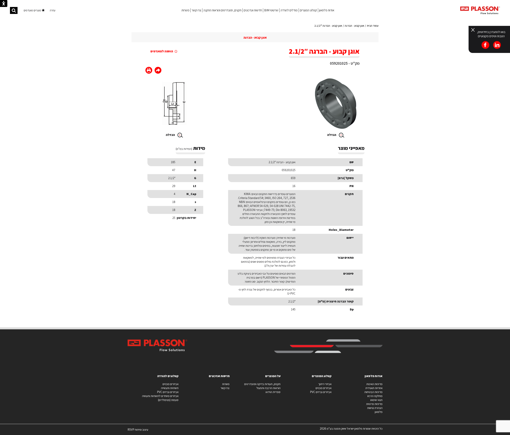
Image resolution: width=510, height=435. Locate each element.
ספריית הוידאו (273, 392)
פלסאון (378, 412)
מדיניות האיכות (374, 384)
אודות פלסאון (326, 10)
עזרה (52, 10)
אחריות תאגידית (373, 388)
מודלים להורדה (289, 10)
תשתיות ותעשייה (169, 388)
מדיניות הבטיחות (373, 392)
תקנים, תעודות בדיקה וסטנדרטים (262, 384)
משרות (185, 10)
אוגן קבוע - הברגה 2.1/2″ (328, 25)
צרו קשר (196, 10)
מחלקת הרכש (374, 396)
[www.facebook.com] (158, 71)
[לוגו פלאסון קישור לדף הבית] (480, 10)
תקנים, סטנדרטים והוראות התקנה (222, 10)
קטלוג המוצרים (308, 10)
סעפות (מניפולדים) (168, 400)
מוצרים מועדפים (33, 10)
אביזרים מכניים (324, 388)
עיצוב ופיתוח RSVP (138, 431)
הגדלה (332, 135)
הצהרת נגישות (374, 408)
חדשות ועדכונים (253, 10)
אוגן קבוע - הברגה (354, 25)
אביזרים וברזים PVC (321, 392)
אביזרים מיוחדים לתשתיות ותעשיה (160, 396)
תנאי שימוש (376, 400)
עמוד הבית (373, 25)
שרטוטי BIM (271, 10)
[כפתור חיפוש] (14, 10)
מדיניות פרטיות (374, 404)
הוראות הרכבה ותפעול (268, 388)
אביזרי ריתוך (325, 384)
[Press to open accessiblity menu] (3, 4)
